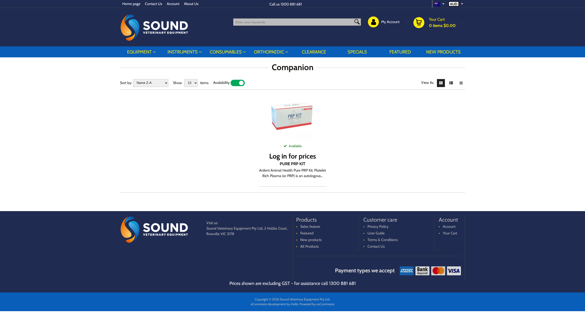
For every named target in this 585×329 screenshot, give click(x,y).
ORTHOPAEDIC (269, 52)
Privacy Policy (377, 226)
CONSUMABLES (226, 52)
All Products (309, 246)
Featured (400, 52)
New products (443, 52)
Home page (131, 4)
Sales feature (310, 226)
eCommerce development (268, 304)
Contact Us (153, 4)
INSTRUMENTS (183, 52)
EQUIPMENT (139, 52)
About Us (191, 4)
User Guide (376, 233)
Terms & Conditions (382, 240)
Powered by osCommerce (317, 304)
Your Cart (450, 233)
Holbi (294, 304)
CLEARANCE (314, 52)
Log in (278, 156)
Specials (357, 52)
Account (173, 4)
